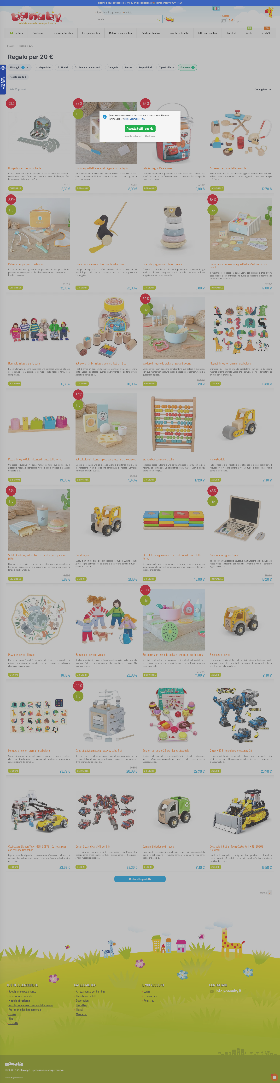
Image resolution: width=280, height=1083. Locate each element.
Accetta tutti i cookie (140, 128)
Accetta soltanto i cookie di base (140, 136)
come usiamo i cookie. (134, 118)
